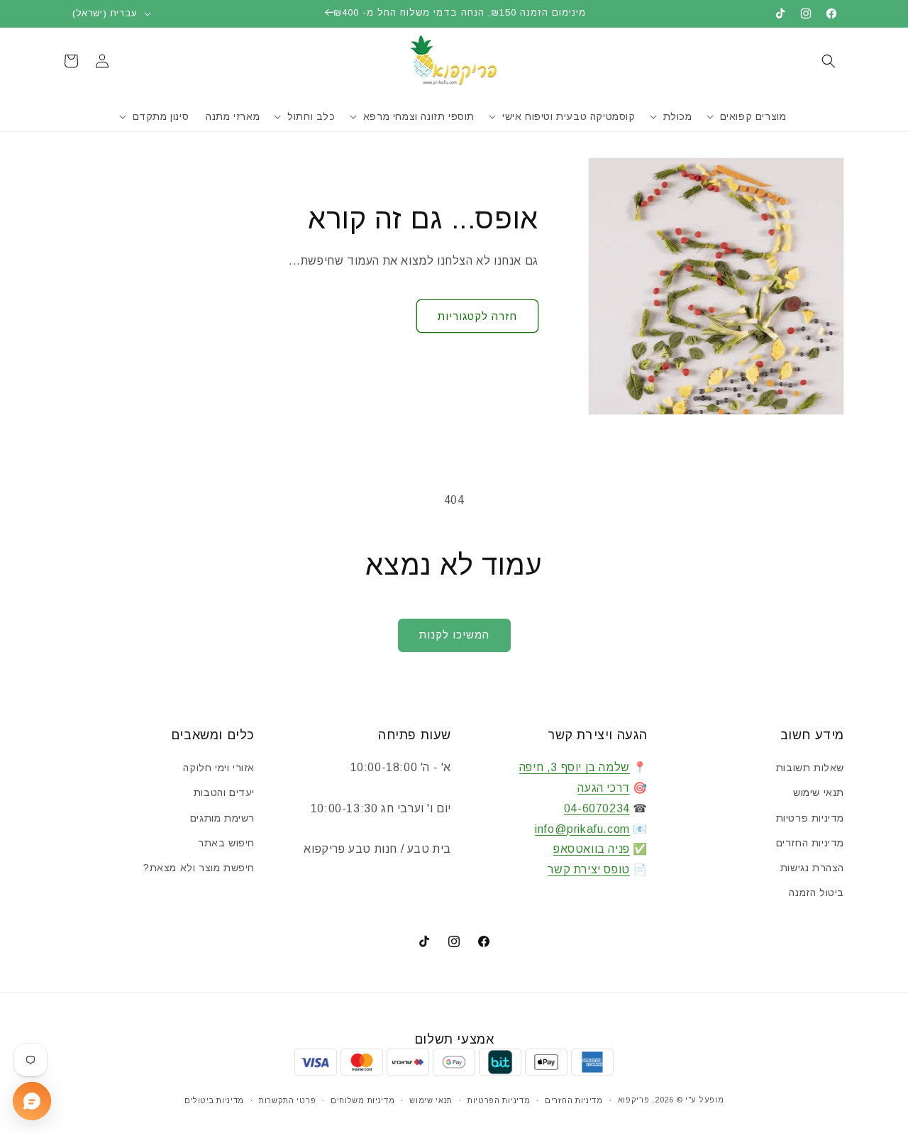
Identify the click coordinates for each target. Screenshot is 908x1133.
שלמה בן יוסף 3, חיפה (574, 767)
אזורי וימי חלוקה (219, 767)
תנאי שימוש (818, 792)
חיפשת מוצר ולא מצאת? (199, 867)
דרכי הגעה (603, 788)
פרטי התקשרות (287, 1100)
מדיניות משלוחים (363, 1100)
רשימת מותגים (222, 818)
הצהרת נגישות (812, 867)
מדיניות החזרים (810, 843)
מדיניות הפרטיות (499, 1100)
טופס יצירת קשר (588, 869)
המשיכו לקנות (454, 635)
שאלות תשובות (810, 767)
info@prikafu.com (582, 829)
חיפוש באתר (226, 843)
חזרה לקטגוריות (477, 316)
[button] (828, 61)
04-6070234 (597, 808)
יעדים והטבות (224, 792)
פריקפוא (634, 1099)
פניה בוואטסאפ (591, 849)
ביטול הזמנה (816, 892)
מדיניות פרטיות (810, 818)
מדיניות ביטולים (214, 1100)
